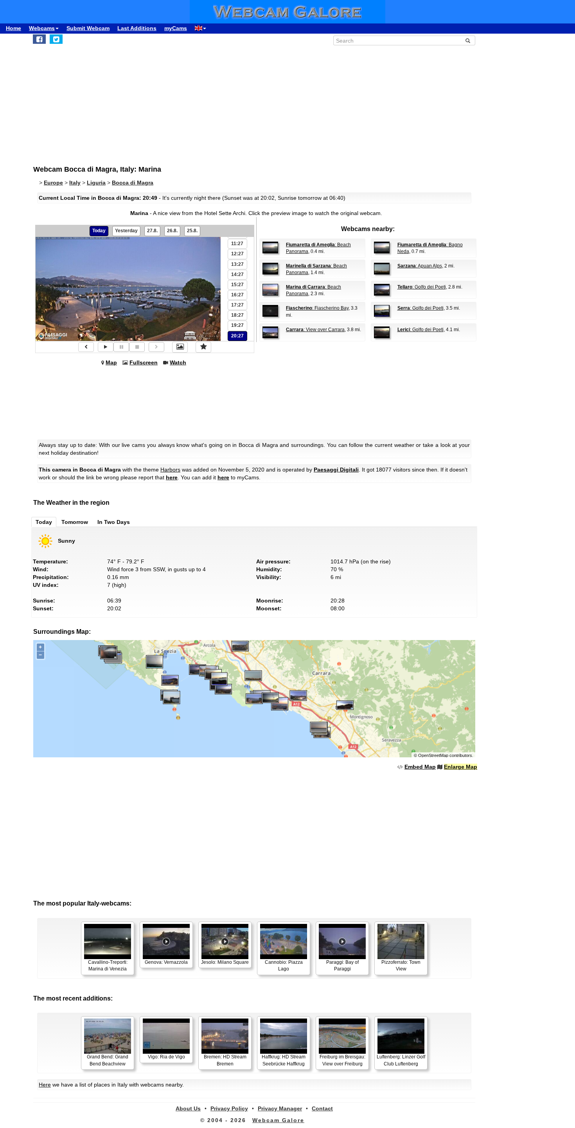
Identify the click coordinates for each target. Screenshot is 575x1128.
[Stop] (137, 347)
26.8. (172, 230)
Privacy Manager (280, 1108)
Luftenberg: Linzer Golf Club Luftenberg (401, 1060)
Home (13, 28)
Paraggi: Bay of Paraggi (342, 965)
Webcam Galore (278, 1120)
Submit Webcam (88, 28)
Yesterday (126, 230)
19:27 (237, 325)
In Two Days (113, 522)
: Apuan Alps (419, 266)
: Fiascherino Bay (317, 308)
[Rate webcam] (203, 347)
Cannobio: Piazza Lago (284, 965)
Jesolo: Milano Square (225, 962)
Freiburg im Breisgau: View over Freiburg (342, 1060)
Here (45, 1084)
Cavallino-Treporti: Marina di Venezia (108, 965)
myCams (175, 28)
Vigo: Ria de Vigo (166, 1057)
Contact (322, 1108)
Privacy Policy (229, 1108)
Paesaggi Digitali (336, 469)
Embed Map (420, 767)
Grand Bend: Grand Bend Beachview (107, 1060)
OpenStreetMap (433, 755)
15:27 (237, 284)
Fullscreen (143, 362)
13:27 (237, 264)
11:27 (237, 243)
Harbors (170, 469)
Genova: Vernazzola (166, 962)
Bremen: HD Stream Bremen (225, 1060)
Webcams (42, 28)
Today (99, 230)
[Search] (468, 41)
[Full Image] (180, 347)
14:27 (237, 274)
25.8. (192, 230)
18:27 (237, 315)
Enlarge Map (460, 767)
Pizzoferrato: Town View (400, 965)
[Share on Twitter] (56, 39)
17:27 (237, 305)
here (172, 477)
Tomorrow (74, 522)
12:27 (237, 253)
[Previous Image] (86, 347)
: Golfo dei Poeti (421, 287)
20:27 (237, 336)
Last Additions (136, 28)
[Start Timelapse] (105, 347)
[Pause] (121, 347)
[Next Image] (156, 347)
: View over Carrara (315, 329)
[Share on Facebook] (39, 39)
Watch (178, 362)
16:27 (237, 295)
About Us (188, 1108)
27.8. (152, 230)
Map (111, 362)
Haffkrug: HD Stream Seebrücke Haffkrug (283, 1060)
